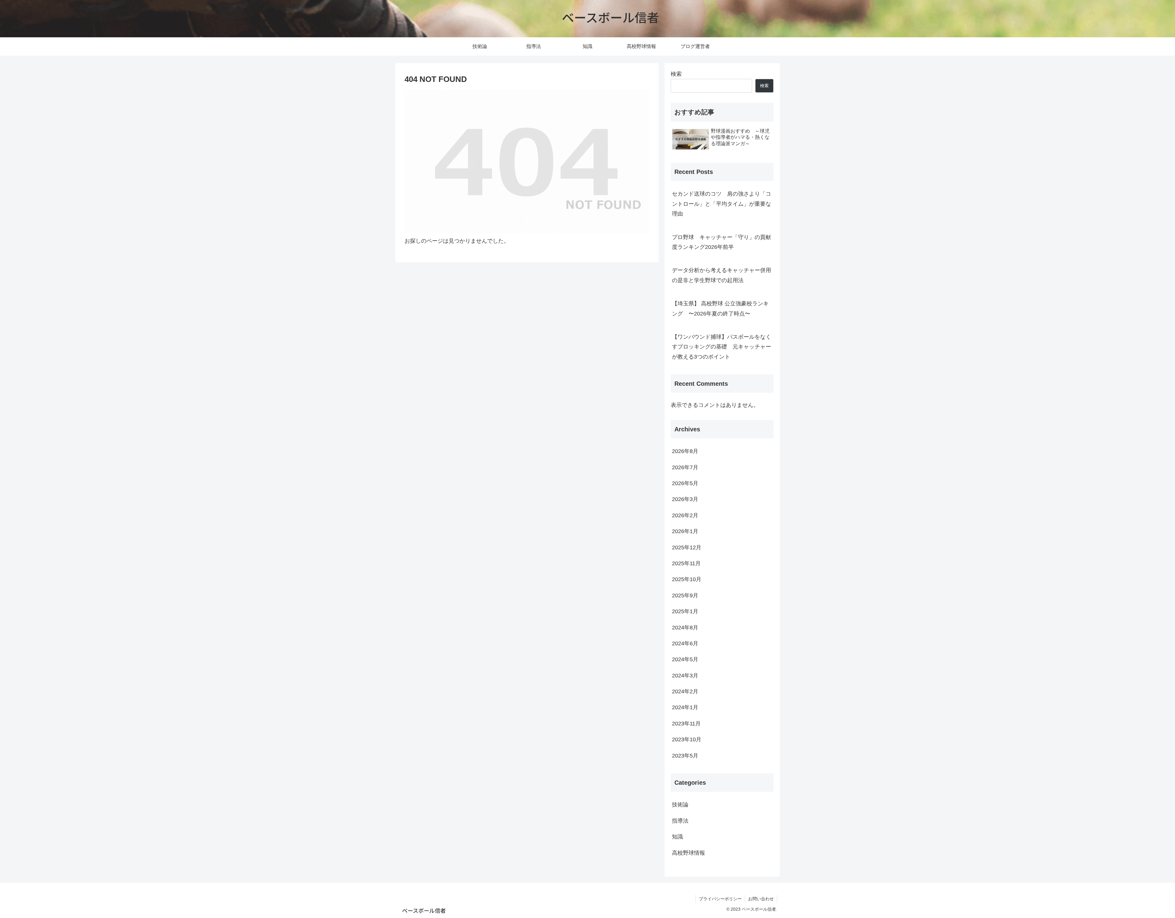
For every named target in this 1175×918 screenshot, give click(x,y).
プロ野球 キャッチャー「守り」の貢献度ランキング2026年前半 (721, 242)
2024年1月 (685, 707)
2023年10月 (686, 739)
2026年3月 (685, 499)
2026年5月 (685, 483)
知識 (677, 837)
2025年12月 (686, 547)
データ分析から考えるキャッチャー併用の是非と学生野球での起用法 (721, 275)
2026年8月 (685, 451)
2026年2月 (685, 515)
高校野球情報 (688, 853)
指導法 (680, 821)
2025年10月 (686, 579)
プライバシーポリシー (720, 898)
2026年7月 (685, 467)
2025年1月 (685, 611)
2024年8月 (685, 628)
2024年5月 (685, 659)
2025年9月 (685, 595)
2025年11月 (686, 563)
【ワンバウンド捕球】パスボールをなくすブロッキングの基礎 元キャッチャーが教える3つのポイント (721, 347)
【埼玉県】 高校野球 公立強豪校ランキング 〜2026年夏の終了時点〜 (720, 308)
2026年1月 (685, 531)
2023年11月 (686, 724)
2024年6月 (685, 643)
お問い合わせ (761, 898)
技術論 (680, 805)
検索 (676, 74)
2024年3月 (685, 676)
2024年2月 (685, 691)
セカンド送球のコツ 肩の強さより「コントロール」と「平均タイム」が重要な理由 (721, 204)
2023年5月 (685, 756)
